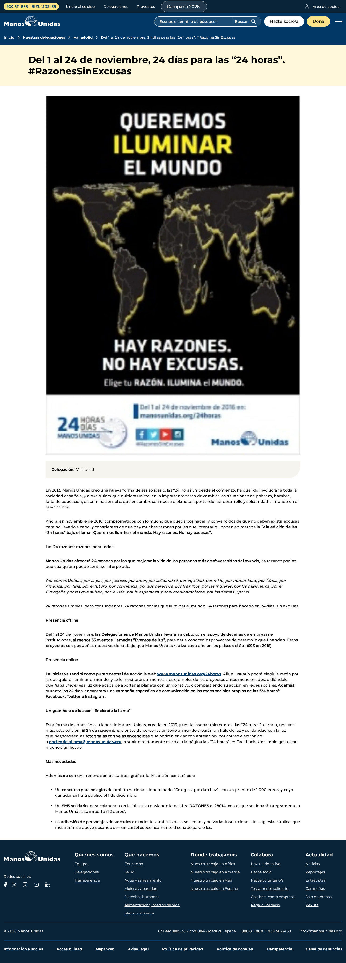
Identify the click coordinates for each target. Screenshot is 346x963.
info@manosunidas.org (320, 931)
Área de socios (326, 6)
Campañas (315, 888)
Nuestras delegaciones (44, 37)
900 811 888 (17, 6)
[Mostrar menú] (337, 21)
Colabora (262, 854)
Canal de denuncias (324, 949)
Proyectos (146, 6)
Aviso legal (138, 949)
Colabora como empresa (273, 896)
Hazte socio (261, 872)
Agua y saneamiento (143, 880)
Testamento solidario (269, 888)
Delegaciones (115, 6)
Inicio (9, 37)
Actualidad (319, 854)
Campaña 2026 (183, 6)
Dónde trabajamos (213, 854)
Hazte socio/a (284, 21)
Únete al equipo (80, 6)
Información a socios (23, 949)
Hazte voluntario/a (267, 880)
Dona (318, 21)
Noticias (313, 863)
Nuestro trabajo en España (214, 888)
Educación (134, 863)
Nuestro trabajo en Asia (211, 880)
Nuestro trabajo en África (212, 863)
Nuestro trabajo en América (215, 872)
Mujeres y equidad (141, 888)
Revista (312, 905)
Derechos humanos (142, 896)
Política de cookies (235, 949)
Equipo (81, 863)
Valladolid (83, 37)
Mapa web (105, 949)
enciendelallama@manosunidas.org (85, 742)
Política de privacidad (182, 949)
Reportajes (315, 872)
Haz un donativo (265, 863)
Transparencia (87, 880)
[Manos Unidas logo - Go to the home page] (32, 25)
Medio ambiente (139, 913)
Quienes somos (94, 854)
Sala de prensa (319, 896)
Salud (130, 872)
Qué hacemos (142, 854)
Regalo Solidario (265, 905)
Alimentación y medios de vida (152, 905)
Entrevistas (315, 880)
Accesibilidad (69, 949)
